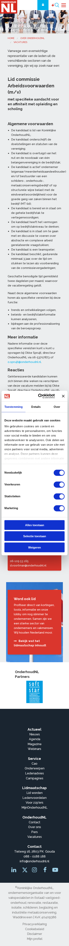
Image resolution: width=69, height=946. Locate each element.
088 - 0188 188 (35, 856)
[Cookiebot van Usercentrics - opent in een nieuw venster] (40, 396)
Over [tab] (57, 406)
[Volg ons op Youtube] (55, 871)
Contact (34, 822)
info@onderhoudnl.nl (34, 861)
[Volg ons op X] (24, 871)
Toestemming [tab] (13, 406)
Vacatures (20, 42)
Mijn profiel (34, 939)
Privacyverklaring (34, 924)
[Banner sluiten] (63, 396)
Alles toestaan (34, 525)
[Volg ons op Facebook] (45, 871)
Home (11, 38)
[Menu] (63, 5)
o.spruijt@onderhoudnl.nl (24, 362)
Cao (34, 763)
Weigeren (34, 547)
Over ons (34, 827)
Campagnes (34, 778)
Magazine (35, 744)
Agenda (34, 739)
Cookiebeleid (34, 929)
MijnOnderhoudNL (34, 807)
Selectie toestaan (34, 536)
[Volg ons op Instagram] (35, 871)
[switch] (59, 484)
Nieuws (34, 734)
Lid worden (34, 793)
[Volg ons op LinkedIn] (14, 871)
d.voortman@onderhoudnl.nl (28, 565)
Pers (34, 832)
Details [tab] (36, 406)
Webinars (34, 749)
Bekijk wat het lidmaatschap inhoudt (30, 643)
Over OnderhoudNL (32, 38)
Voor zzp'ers (34, 802)
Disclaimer (34, 934)
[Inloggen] (42, 5)
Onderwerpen (34, 768)
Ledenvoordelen (34, 798)
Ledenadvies (34, 773)
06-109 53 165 (19, 561)
